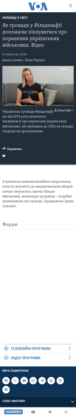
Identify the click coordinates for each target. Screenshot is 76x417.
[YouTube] (33, 412)
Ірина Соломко (12, 60)
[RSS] (51, 380)
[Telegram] (49, 412)
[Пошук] (66, 412)
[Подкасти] (60, 380)
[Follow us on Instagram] (33, 380)
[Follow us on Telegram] (42, 380)
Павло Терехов (35, 60)
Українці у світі (15, 18)
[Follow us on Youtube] (24, 380)
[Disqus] (38, 277)
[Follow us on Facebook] (6, 380)
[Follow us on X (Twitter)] (15, 380)
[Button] (12, 150)
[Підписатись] (6, 389)
